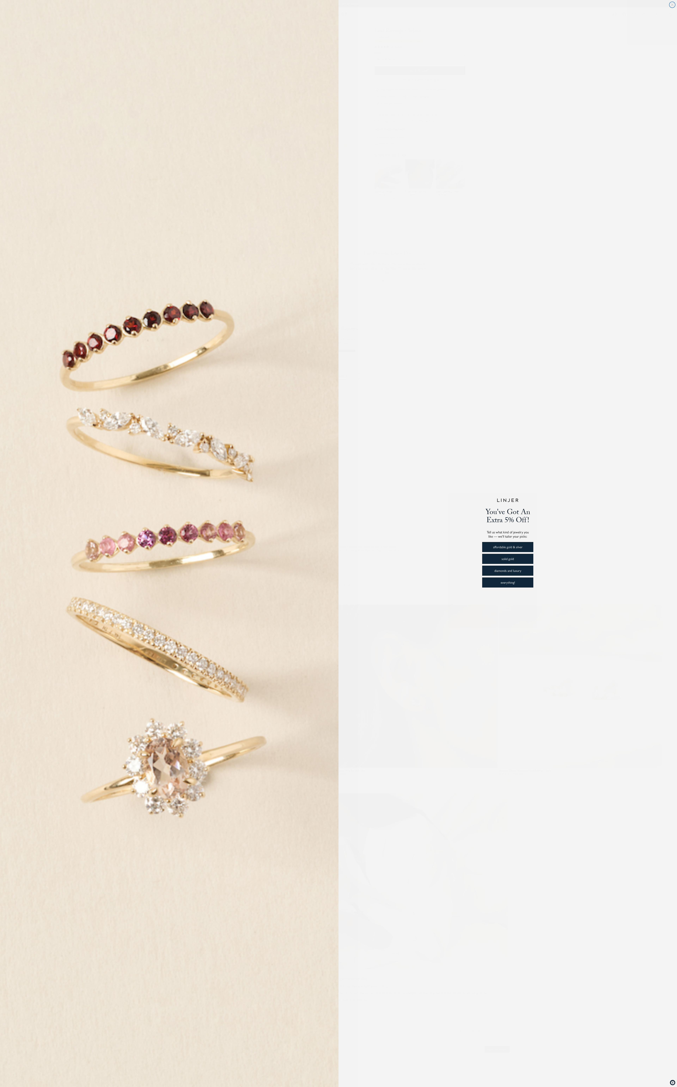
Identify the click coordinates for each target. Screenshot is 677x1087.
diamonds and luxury (507, 570)
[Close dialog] (672, 5)
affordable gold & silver (508, 547)
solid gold (508, 558)
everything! (508, 582)
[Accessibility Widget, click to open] (672, 1082)
